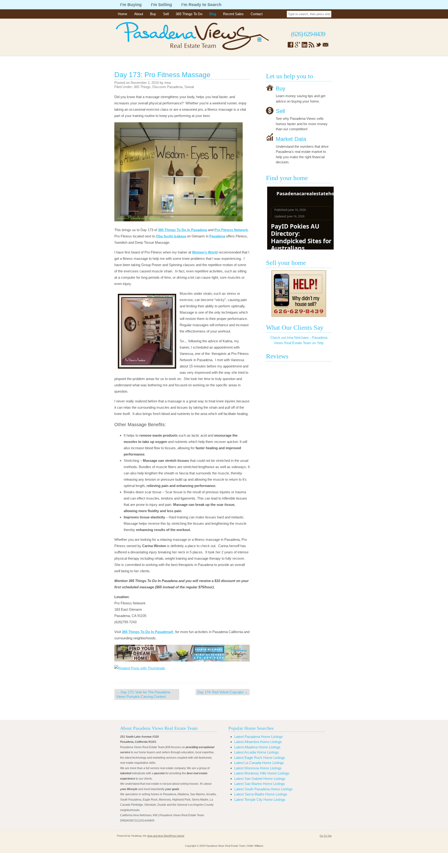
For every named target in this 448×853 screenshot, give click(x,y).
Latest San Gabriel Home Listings (259, 779)
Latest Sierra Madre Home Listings (260, 794)
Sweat (189, 87)
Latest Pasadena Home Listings (258, 737)
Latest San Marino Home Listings (259, 784)
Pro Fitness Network (231, 230)
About (138, 14)
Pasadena (217, 236)
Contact (256, 14)
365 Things (142, 87)
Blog (212, 14)
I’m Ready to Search (201, 4)
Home (122, 14)
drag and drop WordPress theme (165, 835)
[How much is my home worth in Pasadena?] (298, 293)
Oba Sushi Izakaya (171, 236)
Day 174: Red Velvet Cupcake (222, 692)
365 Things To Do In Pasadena (182, 230)
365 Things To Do (189, 14)
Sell (166, 14)
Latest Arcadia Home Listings (256, 752)
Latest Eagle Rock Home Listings (259, 758)
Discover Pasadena (167, 87)
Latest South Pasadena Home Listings (263, 789)
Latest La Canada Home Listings (259, 763)
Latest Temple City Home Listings (259, 800)
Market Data (291, 139)
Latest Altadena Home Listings (257, 747)
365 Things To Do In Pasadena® (148, 632)
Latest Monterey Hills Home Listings (261, 773)
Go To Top (326, 835)
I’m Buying (131, 4)
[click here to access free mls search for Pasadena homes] (182, 653)
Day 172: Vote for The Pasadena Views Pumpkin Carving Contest (143, 694)
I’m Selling (161, 4)
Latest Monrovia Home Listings (258, 768)
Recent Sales (233, 14)
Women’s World (205, 252)
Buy (153, 14)
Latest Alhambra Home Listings (258, 742)
